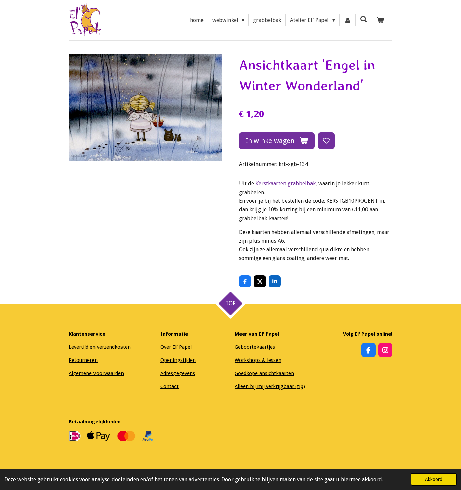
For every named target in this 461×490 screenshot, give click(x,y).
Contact (169, 386)
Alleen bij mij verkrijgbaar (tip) (270, 386)
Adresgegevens (177, 373)
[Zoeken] (364, 19)
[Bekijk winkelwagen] (380, 20)
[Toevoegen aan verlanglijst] (326, 140)
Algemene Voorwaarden (96, 373)
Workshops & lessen (258, 360)
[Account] (348, 20)
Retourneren (83, 360)
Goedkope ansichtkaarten (264, 373)
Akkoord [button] (433, 479)
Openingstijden (178, 360)
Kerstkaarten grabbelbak (285, 183)
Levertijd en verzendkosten (100, 347)
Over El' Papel (176, 347)
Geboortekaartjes (255, 347)
